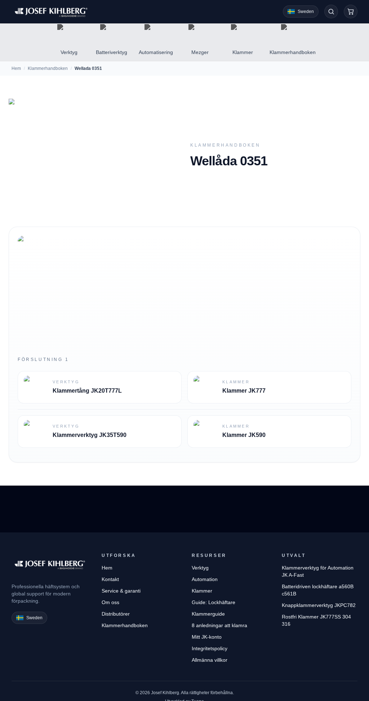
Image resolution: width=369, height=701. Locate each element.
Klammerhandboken (48, 68)
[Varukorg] (350, 11)
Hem (16, 68)
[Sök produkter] (331, 11)
